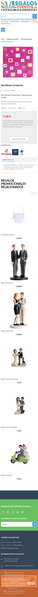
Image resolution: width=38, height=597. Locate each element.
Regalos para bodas (13, 39)
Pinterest (22, 108)
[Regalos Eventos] (19, 6)
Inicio (3, 39)
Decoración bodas (26, 39)
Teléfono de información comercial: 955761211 (18, 565)
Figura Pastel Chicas (7, 331)
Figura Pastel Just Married (9, 427)
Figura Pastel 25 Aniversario (9, 379)
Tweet (4, 108)
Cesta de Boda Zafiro (7, 234)
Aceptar (31, 583)
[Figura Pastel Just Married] (19, 406)
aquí (17, 588)
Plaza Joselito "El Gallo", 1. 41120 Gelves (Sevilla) (11, 560)
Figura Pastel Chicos (7, 283)
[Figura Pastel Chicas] (19, 310)
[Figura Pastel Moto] (19, 454)
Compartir (13, 108)
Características (8, 160)
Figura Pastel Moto (6, 475)
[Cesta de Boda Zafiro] (19, 214)
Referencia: (6, 90)
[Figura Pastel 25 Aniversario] (19, 358)
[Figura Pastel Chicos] (19, 262)
